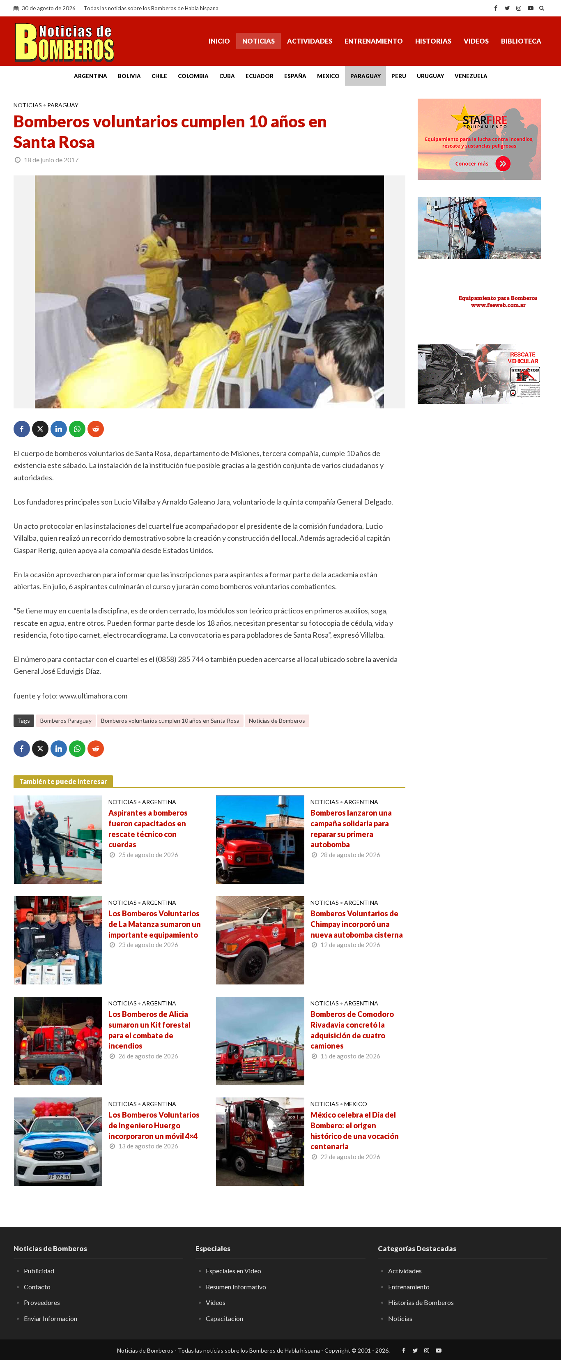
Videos (476, 41)
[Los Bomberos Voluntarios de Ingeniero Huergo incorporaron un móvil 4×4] (58, 1140)
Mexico (328, 76)
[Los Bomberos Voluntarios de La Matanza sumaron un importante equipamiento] (58, 939)
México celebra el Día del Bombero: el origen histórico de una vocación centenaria (354, 1130)
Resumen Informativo (236, 1287)
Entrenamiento (374, 41)
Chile (159, 76)
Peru (398, 76)
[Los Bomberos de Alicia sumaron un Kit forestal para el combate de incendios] (58, 1039)
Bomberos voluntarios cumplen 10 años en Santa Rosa (170, 720)
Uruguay (430, 76)
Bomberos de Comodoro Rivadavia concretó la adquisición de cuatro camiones (352, 1030)
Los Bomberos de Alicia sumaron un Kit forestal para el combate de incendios (149, 1030)
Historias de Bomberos (421, 1302)
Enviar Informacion (50, 1318)
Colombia (193, 76)
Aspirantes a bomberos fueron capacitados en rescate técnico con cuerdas (148, 828)
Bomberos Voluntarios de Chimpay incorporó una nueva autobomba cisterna (356, 924)
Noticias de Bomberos (277, 720)
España (295, 76)
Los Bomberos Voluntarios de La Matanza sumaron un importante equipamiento (154, 924)
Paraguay (365, 76)
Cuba (227, 76)
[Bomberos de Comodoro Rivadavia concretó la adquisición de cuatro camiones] (260, 1039)
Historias (433, 41)
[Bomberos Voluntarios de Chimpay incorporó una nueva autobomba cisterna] (260, 939)
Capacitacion (224, 1318)
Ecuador (260, 76)
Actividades (309, 41)
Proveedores (42, 1302)
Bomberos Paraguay (66, 720)
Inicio (219, 41)
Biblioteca (521, 41)
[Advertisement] (482, 472)
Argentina (90, 76)
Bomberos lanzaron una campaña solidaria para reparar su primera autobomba (351, 828)
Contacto (37, 1287)
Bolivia (129, 76)
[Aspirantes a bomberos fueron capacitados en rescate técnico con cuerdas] (58, 838)
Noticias (258, 41)
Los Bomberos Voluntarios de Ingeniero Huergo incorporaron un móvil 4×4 (154, 1125)
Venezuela (471, 76)
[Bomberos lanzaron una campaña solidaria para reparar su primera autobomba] (260, 838)
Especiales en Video (233, 1271)
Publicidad (39, 1271)
